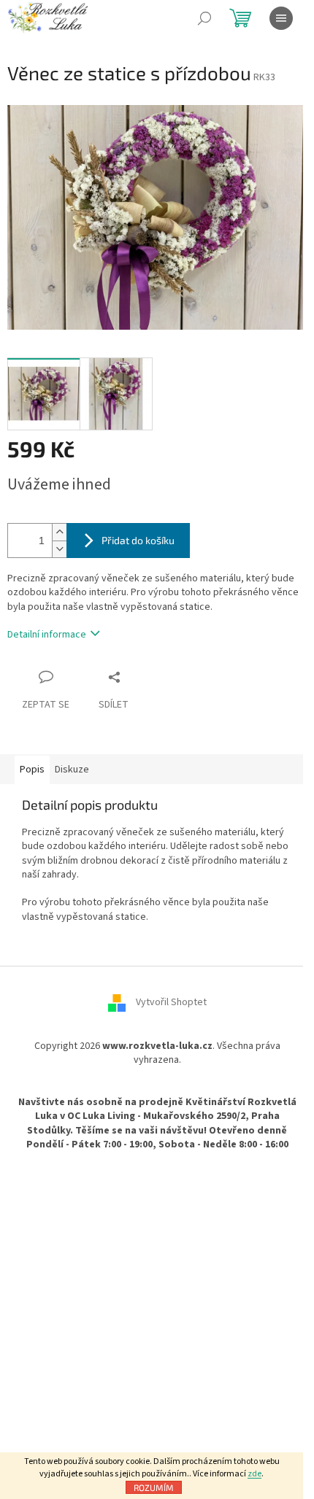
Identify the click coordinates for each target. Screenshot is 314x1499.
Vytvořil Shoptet (171, 1002)
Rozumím (154, 1487)
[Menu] (281, 18)
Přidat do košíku (138, 540)
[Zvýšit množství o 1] (59, 532)
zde (254, 1474)
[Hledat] (204, 18)
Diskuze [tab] (72, 769)
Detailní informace (46, 634)
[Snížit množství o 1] (59, 549)
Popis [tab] (32, 769)
